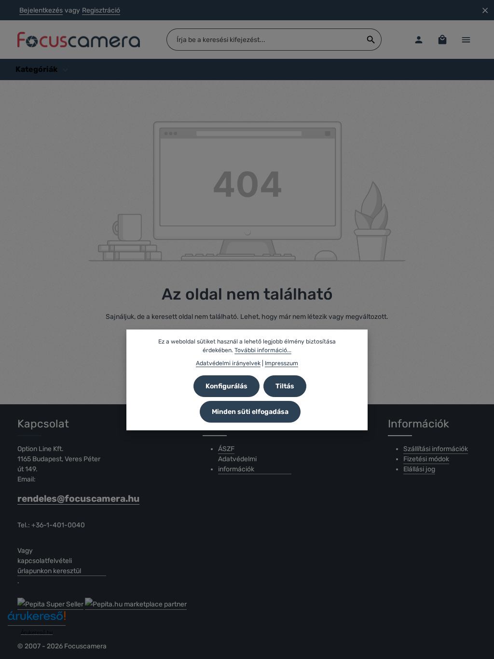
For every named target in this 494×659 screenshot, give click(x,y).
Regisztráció (101, 10)
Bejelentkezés (41, 10)
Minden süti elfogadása (250, 412)
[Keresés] (371, 39)
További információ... (262, 350)
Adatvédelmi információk (237, 464)
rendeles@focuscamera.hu (61, 498)
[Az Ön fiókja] (418, 40)
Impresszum (281, 363)
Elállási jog (419, 469)
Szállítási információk (435, 449)
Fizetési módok (426, 459)
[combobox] (263, 39)
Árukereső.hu (37, 632)
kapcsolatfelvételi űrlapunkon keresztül (49, 566)
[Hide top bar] (485, 10)
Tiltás (284, 386)
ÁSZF (226, 449)
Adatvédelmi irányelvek (228, 363)
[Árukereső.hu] (37, 619)
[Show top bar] (466, 40)
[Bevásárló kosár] (442, 40)
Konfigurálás (226, 386)
